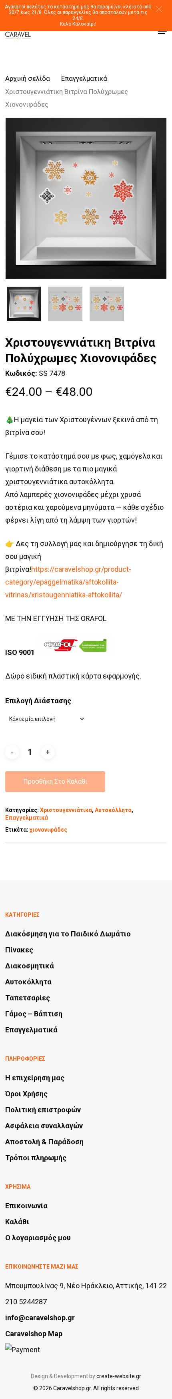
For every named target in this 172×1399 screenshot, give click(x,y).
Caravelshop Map (33, 1333)
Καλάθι (17, 1221)
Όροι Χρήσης (26, 1094)
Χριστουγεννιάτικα (66, 810)
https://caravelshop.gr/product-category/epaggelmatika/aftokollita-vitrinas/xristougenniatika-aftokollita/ (68, 582)
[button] (159, 9)
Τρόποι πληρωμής (35, 1158)
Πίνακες (19, 950)
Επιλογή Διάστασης (38, 701)
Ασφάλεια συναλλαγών (44, 1126)
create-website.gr (118, 1376)
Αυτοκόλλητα (113, 810)
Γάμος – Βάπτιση (33, 1014)
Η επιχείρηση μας (34, 1078)
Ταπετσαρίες (27, 998)
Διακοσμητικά (29, 966)
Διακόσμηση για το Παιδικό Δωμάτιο (68, 934)
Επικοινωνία (26, 1205)
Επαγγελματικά (84, 78)
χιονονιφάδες (48, 829)
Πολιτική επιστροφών (43, 1110)
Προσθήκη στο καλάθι (55, 781)
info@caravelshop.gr (40, 1317)
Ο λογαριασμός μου (38, 1237)
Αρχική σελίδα (27, 78)
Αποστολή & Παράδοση (44, 1142)
